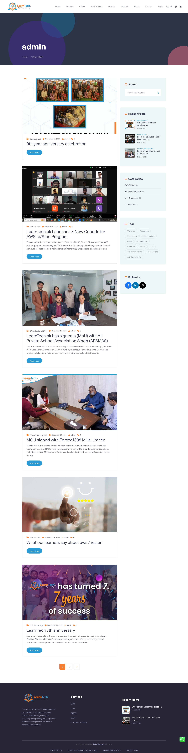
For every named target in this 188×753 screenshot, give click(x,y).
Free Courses (152, 252)
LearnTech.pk (98, 744)
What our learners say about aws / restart (65, 542)
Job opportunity (134, 257)
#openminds (142, 241)
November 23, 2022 (54, 625)
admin (66, 139)
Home (57, 6)
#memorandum (147, 236)
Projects (111, 6)
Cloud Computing (134, 252)
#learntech (132, 236)
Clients (82, 6)
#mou (129, 241)
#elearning (144, 231)
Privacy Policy (56, 750)
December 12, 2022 (58, 435)
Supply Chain (132, 750)
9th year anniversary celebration (56, 143)
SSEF (73, 718)
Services (69, 6)
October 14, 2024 (51, 226)
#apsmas (131, 231)
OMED (73, 713)
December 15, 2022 (58, 331)
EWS (73, 704)
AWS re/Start (96, 6)
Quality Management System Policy (82, 750)
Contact (148, 6)
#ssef (142, 247)
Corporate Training (79, 722)
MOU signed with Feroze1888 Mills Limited (66, 439)
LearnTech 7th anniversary (51, 630)
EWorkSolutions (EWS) (38, 331)
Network (124, 6)
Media (136, 6)
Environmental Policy (112, 750)
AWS (151, 247)
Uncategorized (35, 139)
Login (160, 6)
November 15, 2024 (52, 139)
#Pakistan (131, 247)
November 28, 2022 (52, 537)
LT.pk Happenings (36, 625)
